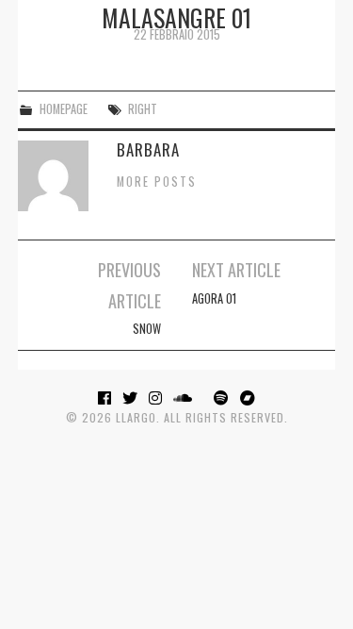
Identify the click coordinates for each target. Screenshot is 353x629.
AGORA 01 (214, 298)
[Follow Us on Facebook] (107, 397)
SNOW (147, 329)
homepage (64, 109)
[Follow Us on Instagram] (158, 397)
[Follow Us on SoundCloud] (185, 397)
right (142, 109)
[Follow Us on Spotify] (224, 397)
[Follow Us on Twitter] (133, 397)
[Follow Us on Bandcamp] (248, 397)
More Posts (157, 181)
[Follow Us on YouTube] (206, 397)
